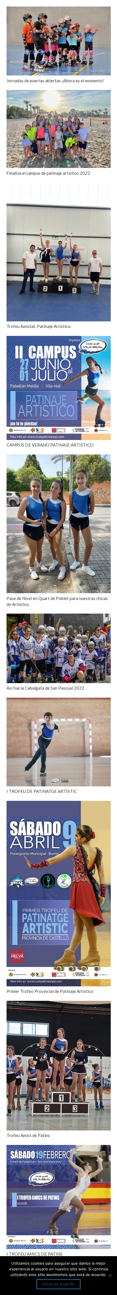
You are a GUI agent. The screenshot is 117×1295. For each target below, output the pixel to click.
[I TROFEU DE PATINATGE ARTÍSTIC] (59, 701)
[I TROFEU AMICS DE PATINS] (59, 1148)
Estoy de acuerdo (58, 1284)
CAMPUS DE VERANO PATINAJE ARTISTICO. (50, 444)
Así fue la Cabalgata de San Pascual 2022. (46, 687)
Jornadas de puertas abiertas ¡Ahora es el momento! (55, 80)
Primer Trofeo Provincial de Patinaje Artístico (50, 991)
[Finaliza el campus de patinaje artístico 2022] (59, 93)
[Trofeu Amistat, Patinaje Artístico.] (59, 185)
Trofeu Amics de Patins (28, 1135)
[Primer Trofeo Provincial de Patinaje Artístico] (59, 804)
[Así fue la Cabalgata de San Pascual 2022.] (59, 617)
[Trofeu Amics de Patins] (59, 1004)
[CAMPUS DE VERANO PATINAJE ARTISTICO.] (59, 339)
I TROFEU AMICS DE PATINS (34, 1253)
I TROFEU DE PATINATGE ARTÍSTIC (42, 791)
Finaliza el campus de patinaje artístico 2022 (48, 173)
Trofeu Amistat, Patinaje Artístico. (39, 326)
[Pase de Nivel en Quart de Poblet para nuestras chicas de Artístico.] (59, 457)
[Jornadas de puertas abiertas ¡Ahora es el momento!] (59, 9)
